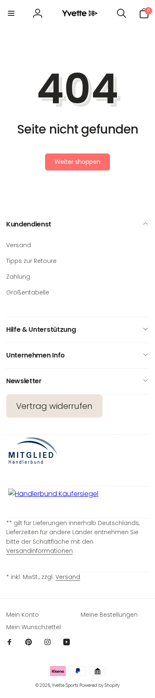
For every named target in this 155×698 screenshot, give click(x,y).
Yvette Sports (65, 685)
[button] (11, 13)
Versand (67, 577)
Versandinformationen (39, 551)
